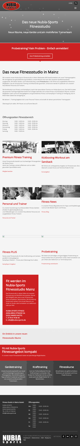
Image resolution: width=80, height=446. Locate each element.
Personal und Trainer (8, 218)
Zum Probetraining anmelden (40, 56)
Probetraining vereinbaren (50, 264)
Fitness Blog (45, 212)
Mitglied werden (7, 171)
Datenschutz (36, 438)
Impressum (26, 438)
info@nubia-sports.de (9, 413)
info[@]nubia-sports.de (17, 320)
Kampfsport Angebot (9, 264)
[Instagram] (76, 436)
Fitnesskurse (44, 81)
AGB (42, 438)
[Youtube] (71, 436)
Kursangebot (46, 172)
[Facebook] (63, 436)
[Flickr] (67, 436)
